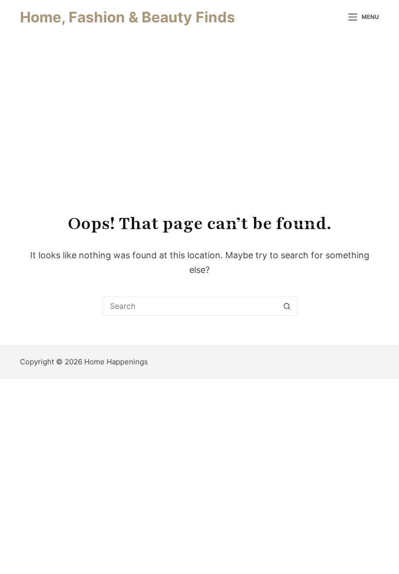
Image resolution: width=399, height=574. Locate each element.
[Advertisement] (199, 107)
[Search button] (286, 306)
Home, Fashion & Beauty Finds (127, 17)
